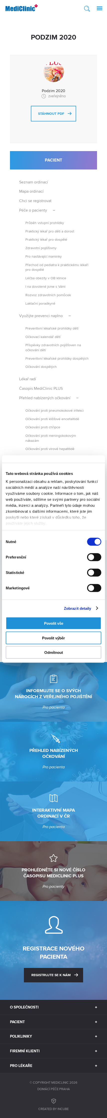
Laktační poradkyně (40, 303)
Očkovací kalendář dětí (42, 336)
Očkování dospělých (41, 366)
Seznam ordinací (33, 182)
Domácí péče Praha (53, 1089)
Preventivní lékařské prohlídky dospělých (57, 358)
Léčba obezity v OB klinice (45, 277)
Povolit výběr (53, 638)
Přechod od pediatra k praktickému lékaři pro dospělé (56, 267)
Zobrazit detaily (77, 608)
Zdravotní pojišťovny (40, 247)
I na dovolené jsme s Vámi (45, 286)
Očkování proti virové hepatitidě (49, 448)
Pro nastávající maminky (43, 256)
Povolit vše (53, 623)
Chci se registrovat (35, 201)
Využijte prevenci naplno (41, 316)
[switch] (94, 557)
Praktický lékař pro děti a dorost (49, 231)
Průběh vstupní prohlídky (44, 222)
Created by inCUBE (53, 1109)
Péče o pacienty (33, 210)
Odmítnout (53, 652)
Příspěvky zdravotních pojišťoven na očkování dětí (53, 347)
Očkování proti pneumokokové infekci (54, 410)
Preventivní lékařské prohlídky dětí (51, 328)
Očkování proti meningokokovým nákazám (50, 438)
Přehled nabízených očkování (44, 398)
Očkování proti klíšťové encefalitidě (52, 418)
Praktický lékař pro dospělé (46, 239)
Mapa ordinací (31, 191)
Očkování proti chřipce (42, 427)
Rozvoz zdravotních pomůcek (48, 294)
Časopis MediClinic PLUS (41, 388)
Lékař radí (27, 379)
